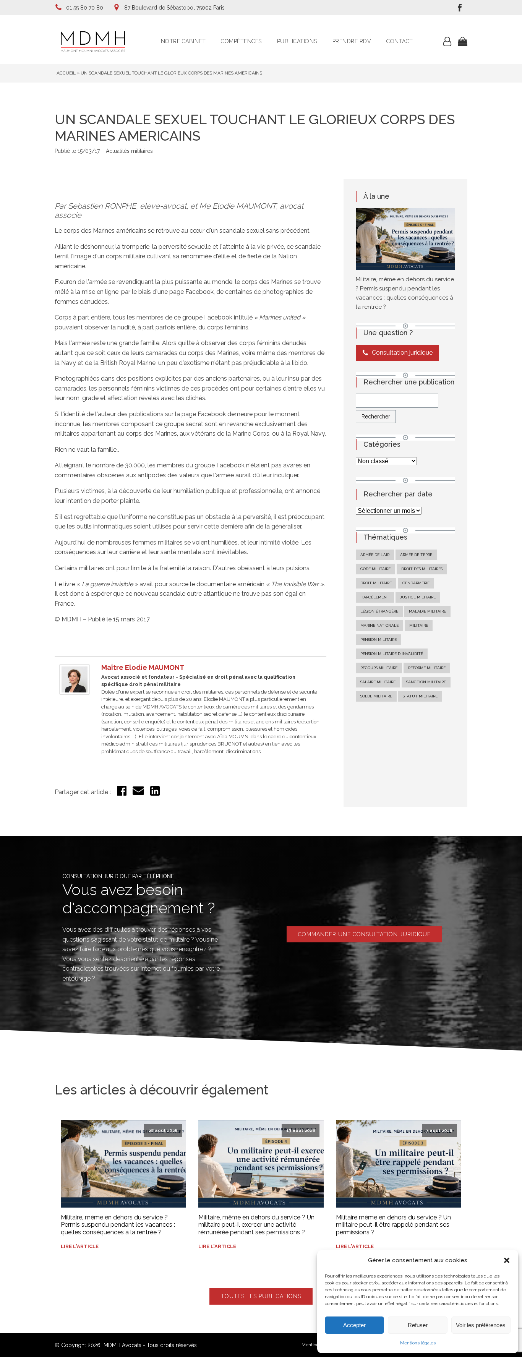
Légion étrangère (379, 611)
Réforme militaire (427, 668)
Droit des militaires (422, 569)
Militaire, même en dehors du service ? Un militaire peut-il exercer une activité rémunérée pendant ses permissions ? (256, 1224)
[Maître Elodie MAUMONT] (74, 692)
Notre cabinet (183, 41)
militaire (418, 625)
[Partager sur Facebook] (121, 793)
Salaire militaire (378, 682)
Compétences (241, 41)
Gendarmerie (416, 583)
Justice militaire (418, 597)
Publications (297, 41)
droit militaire (376, 583)
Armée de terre (416, 555)
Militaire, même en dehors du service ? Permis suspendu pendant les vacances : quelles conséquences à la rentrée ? (118, 1224)
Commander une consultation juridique (364, 934)
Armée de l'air (374, 555)
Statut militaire (420, 696)
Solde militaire (376, 696)
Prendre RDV (351, 41)
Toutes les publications (261, 1296)
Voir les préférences (481, 1325)
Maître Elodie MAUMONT (143, 667)
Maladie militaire (427, 611)
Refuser (418, 1325)
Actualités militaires (129, 151)
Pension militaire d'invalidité (391, 654)
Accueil (66, 73)
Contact (399, 41)
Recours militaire (378, 668)
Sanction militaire (426, 682)
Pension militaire (378, 639)
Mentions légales (418, 1343)
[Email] (138, 794)
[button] (507, 1260)
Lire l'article (80, 1246)
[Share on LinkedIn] (155, 793)
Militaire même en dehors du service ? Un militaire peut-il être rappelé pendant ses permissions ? (393, 1224)
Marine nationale (379, 625)
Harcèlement (374, 597)
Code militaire (375, 569)
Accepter (354, 1325)
